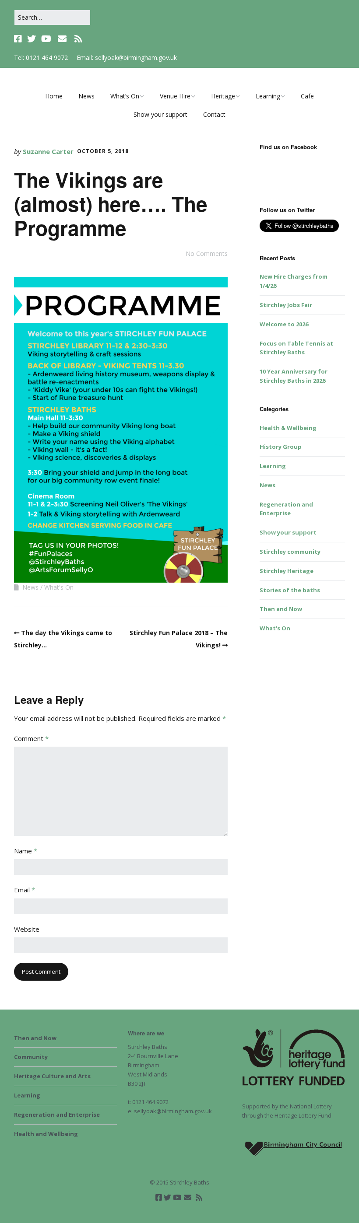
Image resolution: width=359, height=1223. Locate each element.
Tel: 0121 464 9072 (41, 57)
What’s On (124, 96)
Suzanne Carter (48, 151)
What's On (59, 587)
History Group (281, 447)
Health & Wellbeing (288, 428)
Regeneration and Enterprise (57, 1114)
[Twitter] (31, 39)
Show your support (160, 114)
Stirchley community (290, 552)
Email (24, 889)
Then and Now (281, 609)
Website (26, 929)
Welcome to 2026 (284, 324)
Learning (268, 96)
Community (31, 1057)
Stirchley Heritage (286, 571)
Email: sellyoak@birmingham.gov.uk (127, 57)
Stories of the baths (290, 590)
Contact (214, 114)
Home (54, 96)
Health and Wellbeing (46, 1134)
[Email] (62, 39)
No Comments (207, 253)
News (86, 96)
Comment (31, 738)
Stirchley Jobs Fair (286, 305)
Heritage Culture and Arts (52, 1076)
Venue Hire (175, 96)
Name (25, 850)
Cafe (307, 96)
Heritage (223, 96)
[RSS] (78, 39)
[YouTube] (46, 39)
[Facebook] (19, 39)
